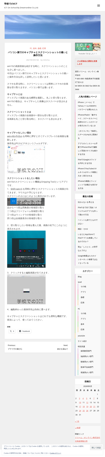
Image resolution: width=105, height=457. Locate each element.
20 (91, 406)
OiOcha (46, 60)
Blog (80, 276)
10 (80, 402)
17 (80, 406)
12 (87, 402)
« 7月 (77, 421)
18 (84, 406)
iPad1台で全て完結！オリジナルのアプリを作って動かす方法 (88, 211)
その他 (83, 286)
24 (80, 410)
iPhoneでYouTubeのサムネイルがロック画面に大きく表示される (88, 172)
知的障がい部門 (87, 356)
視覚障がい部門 (87, 372)
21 (94, 406)
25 (84, 410)
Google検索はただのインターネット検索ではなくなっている (88, 259)
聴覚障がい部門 (87, 361)
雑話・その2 (83, 229)
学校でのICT (10, 3)
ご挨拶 (77, 427)
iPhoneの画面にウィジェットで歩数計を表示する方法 (88, 184)
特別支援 (81, 346)
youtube (81, 335)
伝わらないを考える (86, 202)
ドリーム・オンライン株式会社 (87, 437)
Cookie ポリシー (55, 453)
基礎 (39, 48)
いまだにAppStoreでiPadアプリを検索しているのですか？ (88, 238)
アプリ (83, 292)
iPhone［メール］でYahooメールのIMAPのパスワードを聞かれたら (88, 106)
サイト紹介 (82, 341)
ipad (80, 282)
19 (87, 406)
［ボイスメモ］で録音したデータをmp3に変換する (88, 134)
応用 (44, 48)
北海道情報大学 (81, 441)
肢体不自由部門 (87, 367)
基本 (35, 48)
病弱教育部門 (86, 351)
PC (31, 48)
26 (87, 410)
